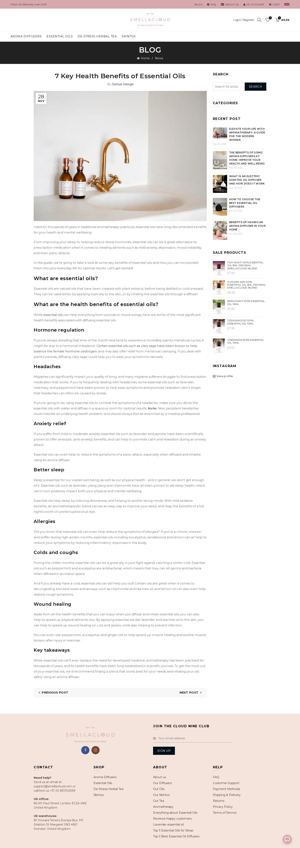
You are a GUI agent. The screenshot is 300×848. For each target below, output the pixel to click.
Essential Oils (102, 783)
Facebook (85, 750)
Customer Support (226, 783)
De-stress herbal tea (97, 36)
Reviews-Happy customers (172, 818)
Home (145, 58)
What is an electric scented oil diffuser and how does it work (247, 180)
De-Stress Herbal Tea (108, 789)
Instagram (95, 750)
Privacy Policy (223, 807)
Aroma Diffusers (26, 36)
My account (255, 4)
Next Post (189, 692)
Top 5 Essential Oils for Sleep (173, 830)
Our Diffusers (162, 783)
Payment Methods (226, 789)
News (159, 58)
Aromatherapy (163, 807)
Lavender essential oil (168, 824)
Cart (276, 4)
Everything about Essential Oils (175, 812)
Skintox (129, 36)
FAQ (216, 777)
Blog (198, 4)
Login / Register (243, 19)
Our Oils (158, 789)
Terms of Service (225, 812)
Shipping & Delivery (227, 795)
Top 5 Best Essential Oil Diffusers (176, 836)
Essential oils (60, 36)
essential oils (53, 315)
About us (232, 4)
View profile (225, 376)
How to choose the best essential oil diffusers (244, 203)
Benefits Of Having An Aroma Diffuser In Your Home (247, 226)
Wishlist (270, 18)
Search (255, 86)
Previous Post (55, 692)
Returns (218, 801)
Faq (213, 4)
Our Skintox (161, 795)
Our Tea (158, 801)
